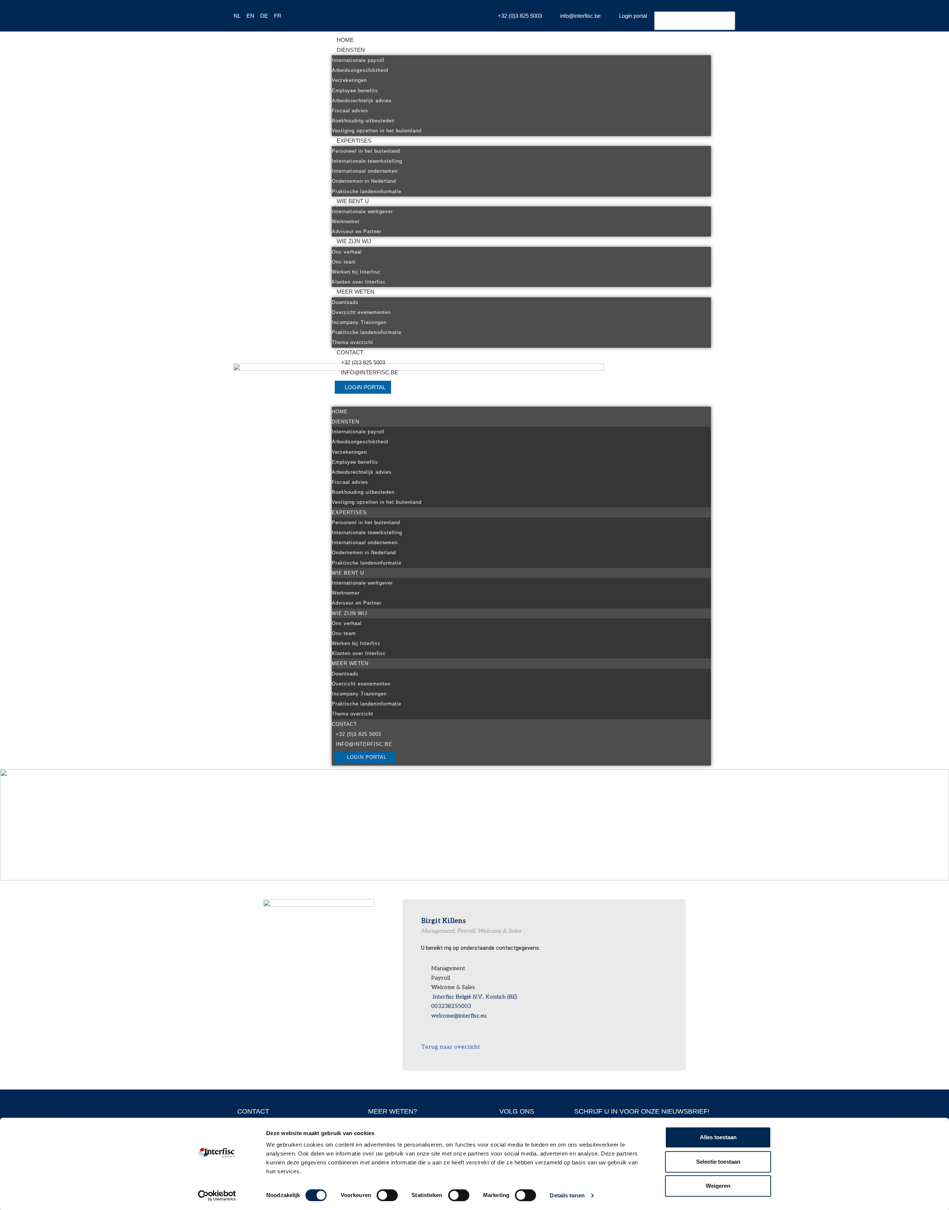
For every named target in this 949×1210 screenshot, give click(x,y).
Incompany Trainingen (359, 322)
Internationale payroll (358, 60)
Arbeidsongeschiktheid (360, 70)
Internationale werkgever (362, 211)
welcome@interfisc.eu (458, 1015)
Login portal (365, 387)
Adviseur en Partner (356, 231)
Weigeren (718, 1186)
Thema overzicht (352, 342)
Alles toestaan (718, 1137)
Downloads (345, 302)
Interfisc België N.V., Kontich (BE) (474, 997)
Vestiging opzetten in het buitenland (376, 130)
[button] (521, 402)
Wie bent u (353, 201)
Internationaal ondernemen (365, 171)
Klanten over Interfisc (359, 282)
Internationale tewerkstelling (367, 161)
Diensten (351, 50)
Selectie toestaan (718, 1161)
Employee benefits (355, 90)
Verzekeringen (349, 80)
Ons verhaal (347, 252)
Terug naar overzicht (450, 1047)
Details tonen (567, 1195)
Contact (350, 352)
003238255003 (451, 1006)
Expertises (354, 141)
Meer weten (355, 291)
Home (345, 40)
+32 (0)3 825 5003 (363, 362)
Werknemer (346, 221)
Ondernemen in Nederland (364, 181)
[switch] (387, 1195)
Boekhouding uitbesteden (363, 120)
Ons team (344, 262)
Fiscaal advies (350, 110)
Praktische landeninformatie (366, 191)
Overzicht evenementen (361, 312)
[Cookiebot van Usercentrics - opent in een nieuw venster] (217, 1195)
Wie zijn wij (354, 241)
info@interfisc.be (369, 372)
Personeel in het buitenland (366, 151)
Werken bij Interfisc (356, 272)
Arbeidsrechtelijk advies (362, 100)
